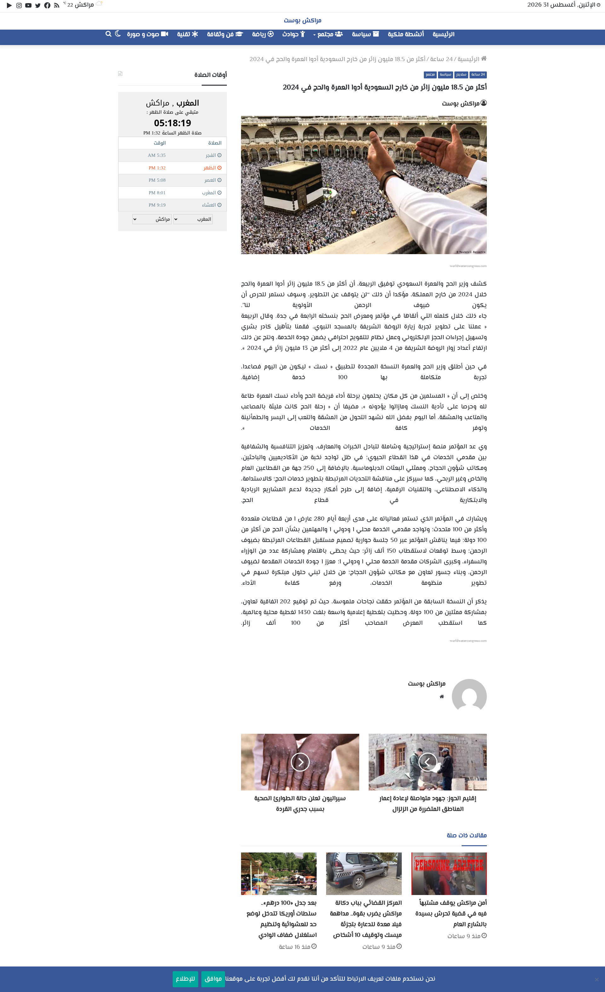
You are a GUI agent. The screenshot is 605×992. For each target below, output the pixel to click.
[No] (597, 979)
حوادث (291, 35)
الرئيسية (443, 35)
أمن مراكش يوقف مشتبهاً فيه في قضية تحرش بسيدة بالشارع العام (451, 914)
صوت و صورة (144, 35)
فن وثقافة (221, 35)
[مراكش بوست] (480, 37)
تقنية (184, 35)
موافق (213, 979)
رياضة (260, 35)
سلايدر (461, 75)
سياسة (362, 35)
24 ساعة (441, 60)
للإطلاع (185, 979)
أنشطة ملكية (406, 35)
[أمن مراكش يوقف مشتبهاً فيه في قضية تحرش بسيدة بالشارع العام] (449, 873)
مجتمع (326, 35)
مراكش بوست (461, 104)
